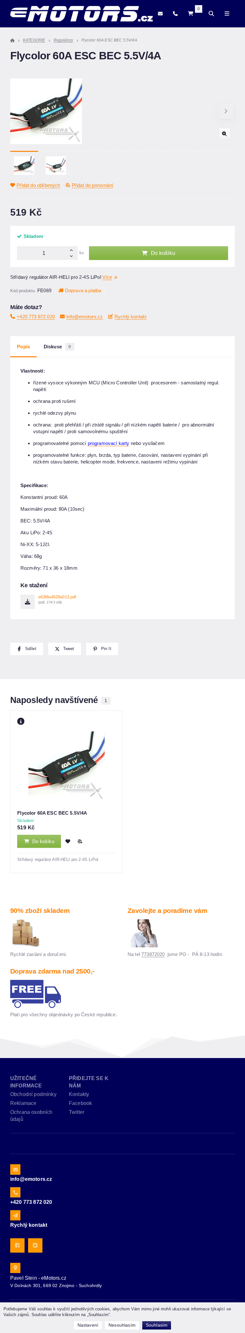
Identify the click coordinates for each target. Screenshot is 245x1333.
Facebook (80, 1103)
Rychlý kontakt (130, 316)
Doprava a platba (83, 290)
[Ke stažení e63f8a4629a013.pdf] (27, 602)
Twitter (76, 1112)
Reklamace (23, 1103)
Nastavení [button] (88, 1325)
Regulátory (63, 40)
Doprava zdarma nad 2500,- (52, 971)
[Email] (160, 13)
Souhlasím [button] (156, 1325)
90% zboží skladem (40, 910)
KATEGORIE (34, 40)
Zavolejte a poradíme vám (167, 910)
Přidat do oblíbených (38, 185)
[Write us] (15, 1215)
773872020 (153, 954)
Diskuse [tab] (57, 346)
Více (107, 277)
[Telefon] (175, 13)
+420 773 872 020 (36, 316)
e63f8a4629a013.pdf (57, 599)
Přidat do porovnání (92, 185)
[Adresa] (15, 1268)
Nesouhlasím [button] (122, 1325)
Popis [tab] (23, 346)
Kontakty (79, 1094)
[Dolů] (73, 256)
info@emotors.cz (84, 316)
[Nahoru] (73, 249)
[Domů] (81, 14)
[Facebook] (17, 1245)
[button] (226, 111)
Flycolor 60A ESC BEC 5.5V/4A (52, 813)
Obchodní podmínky (33, 1094)
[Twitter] (35, 1245)
